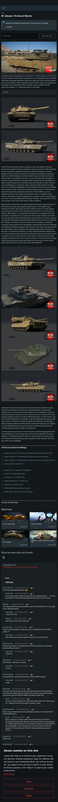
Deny (29, 781)
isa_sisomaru (7, 627)
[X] (3, 557)
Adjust (29, 795)
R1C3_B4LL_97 (8, 588)
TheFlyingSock (8, 674)
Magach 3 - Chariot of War (13, 484)
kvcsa (7, 699)
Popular (9, 582)
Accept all (29, 789)
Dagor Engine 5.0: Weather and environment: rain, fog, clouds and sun (29, 460)
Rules (7, 578)
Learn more (9, 774)
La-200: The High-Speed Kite (14, 474)
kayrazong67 (7, 744)
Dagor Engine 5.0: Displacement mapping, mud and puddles (26, 457)
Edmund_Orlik (8, 644)
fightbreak (6, 689)
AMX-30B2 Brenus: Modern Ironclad (17, 488)
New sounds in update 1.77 (14, 464)
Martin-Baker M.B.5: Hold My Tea (16, 481)
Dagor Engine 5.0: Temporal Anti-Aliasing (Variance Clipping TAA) (28, 453)
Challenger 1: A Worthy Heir (14, 477)
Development (47, 36)
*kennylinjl (9, 593)
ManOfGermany (8, 709)
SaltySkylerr (7, 660)
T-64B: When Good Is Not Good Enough (18, 492)
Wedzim (6, 604)
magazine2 (7, 736)
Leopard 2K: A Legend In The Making (17, 470)
